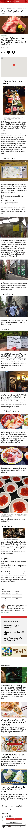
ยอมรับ (14, 818)
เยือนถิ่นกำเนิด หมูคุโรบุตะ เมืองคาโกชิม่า (12, 627)
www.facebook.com (5, 35)
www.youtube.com (5, 612)
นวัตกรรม (4, 810)
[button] (14, 66)
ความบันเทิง (19, 806)
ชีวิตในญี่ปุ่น (13, 810)
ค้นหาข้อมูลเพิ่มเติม (14, 822)
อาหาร (11, 806)
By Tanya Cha (5, 48)
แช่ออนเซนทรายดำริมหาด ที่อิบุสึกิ (14, 633)
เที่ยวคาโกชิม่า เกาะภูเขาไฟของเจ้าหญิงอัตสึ (13, 639)
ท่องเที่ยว (4, 806)
